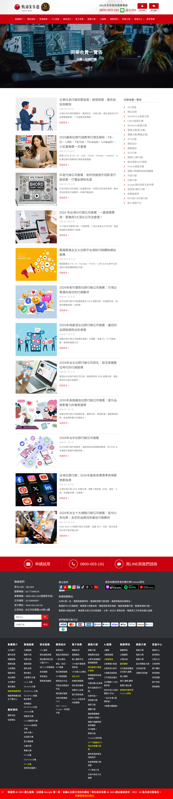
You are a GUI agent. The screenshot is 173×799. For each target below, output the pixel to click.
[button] (2, 792)
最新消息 (11, 715)
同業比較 (27, 659)
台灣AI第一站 (65, 601)
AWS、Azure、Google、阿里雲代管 (63, 709)
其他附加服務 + (30, 768)
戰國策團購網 (93, 714)
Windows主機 (29, 686)
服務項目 (11, 673)
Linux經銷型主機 (31, 721)
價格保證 (27, 664)
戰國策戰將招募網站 (121, 601)
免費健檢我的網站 (84, 795)
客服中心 (156, 650)
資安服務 (43, 672)
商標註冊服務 (77, 681)
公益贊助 (11, 668)
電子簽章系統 (77, 694)
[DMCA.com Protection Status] (81, 590)
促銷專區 (11, 720)
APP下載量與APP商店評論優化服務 (95, 746)
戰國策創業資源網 (107, 606)
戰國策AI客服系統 (67, 611)
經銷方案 (140, 650)
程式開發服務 (61, 672)
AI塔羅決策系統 (110, 673)
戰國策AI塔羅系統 (88, 606)
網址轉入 (27, 673)
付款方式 (156, 659)
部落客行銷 (92, 700)
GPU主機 (27, 764)
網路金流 (76, 650)
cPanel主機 (28, 712)
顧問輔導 (124, 664)
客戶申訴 (156, 682)
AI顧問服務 (108, 655)
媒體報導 (11, 659)
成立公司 (76, 676)
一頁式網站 (60, 659)
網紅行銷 (91, 705)
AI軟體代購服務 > (111, 706)
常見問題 (156, 677)
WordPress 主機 (31, 691)
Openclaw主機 (30, 759)
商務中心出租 (77, 690)
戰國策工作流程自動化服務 (139, 611)
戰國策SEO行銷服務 (68, 606)
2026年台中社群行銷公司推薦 (79, 438)
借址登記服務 (77, 685)
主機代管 (27, 746)
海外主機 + (28, 732)
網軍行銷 (91, 733)
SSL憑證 (43, 650)
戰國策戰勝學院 (81, 601)
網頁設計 (59, 650)
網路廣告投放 (93, 655)
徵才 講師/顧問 (126, 681)
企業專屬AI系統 (110, 664)
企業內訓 (124, 659)
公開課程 (124, 655)
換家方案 (140, 655)
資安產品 (43, 676)
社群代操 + (92, 696)
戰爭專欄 (151, 19)
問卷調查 (156, 686)
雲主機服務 (28, 741)
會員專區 (156, 655)
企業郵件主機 (29, 677)
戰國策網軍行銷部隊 (99, 601)
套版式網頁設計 (62, 655)
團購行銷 (91, 709)
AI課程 (106, 650)
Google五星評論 (95, 738)
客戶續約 (156, 668)
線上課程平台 (77, 659)
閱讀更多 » (64, 122)
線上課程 (124, 676)
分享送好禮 (141, 668)
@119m (130, 10)
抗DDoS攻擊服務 (47, 667)
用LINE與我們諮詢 (141, 564)
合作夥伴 (11, 682)
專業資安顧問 (45, 681)
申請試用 (42, 564)
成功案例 (11, 677)
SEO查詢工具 (93, 770)
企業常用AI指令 (110, 668)
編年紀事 (11, 655)
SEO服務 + (92, 729)
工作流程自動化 (110, 677)
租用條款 (156, 673)
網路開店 (76, 655)
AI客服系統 (108, 659)
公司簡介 (11, 650)
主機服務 (27, 650)
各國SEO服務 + (94, 717)
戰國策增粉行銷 (142, 606)
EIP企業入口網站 (79, 672)
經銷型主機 (28, 716)
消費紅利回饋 (141, 673)
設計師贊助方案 (142, 664)
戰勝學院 (124, 650)
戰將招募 (11, 664)
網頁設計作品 (61, 681)
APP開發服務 (61, 676)
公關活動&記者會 (95, 683)
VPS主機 (27, 755)
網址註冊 (27, 668)
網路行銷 (91, 650)
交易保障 (156, 664)
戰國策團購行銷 (125, 606)
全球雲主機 (28, 737)
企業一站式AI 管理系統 (114, 611)
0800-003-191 (109, 10)
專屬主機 (27, 750)
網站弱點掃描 (45, 655)
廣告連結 (11, 686)
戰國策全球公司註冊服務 (89, 611)
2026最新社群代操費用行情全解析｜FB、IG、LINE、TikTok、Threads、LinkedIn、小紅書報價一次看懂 (87, 142)
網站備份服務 (61, 693)
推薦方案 (140, 659)
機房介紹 (27, 655)
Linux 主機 (28, 682)
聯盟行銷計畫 (125, 685)
